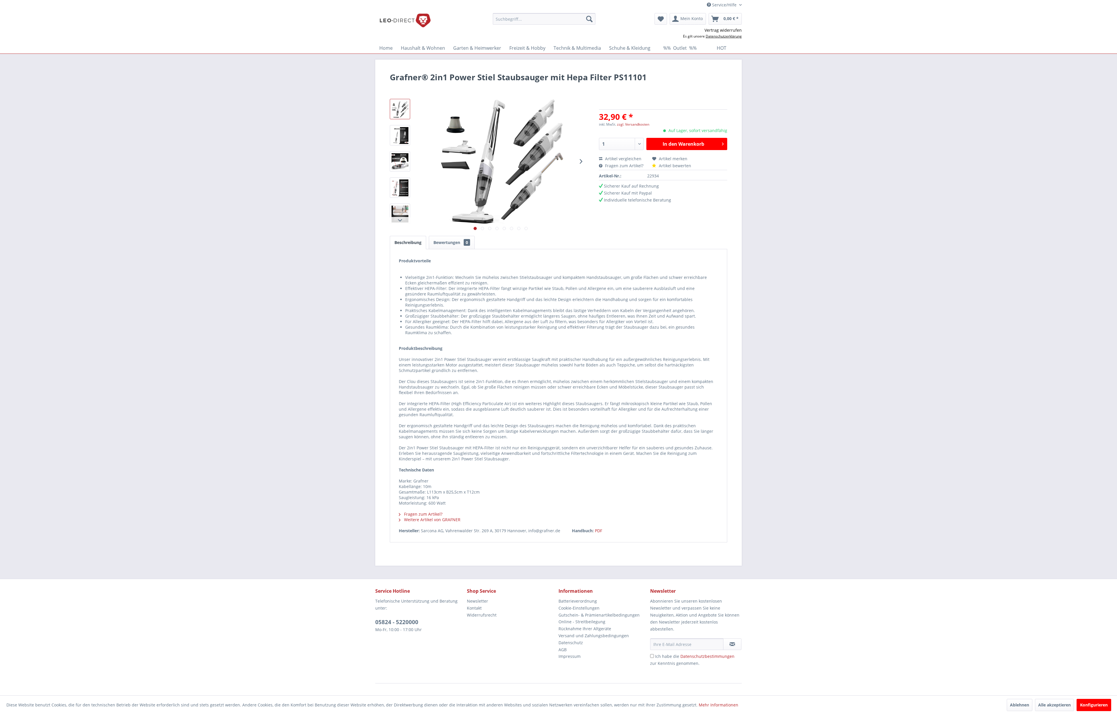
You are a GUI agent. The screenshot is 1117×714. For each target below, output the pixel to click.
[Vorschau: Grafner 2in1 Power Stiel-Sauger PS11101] (400, 109)
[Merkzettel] (660, 19)
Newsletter (477, 601)
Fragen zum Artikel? (624, 165)
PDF (598, 530)
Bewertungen (450, 242)
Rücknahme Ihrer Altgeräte (584, 628)
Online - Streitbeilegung (581, 621)
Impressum (569, 656)
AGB (562, 649)
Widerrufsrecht (482, 615)
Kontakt (474, 608)
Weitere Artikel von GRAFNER (431, 519)
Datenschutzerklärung (724, 36)
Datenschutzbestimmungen (707, 656)
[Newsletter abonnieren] (732, 644)
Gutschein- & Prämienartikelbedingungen (599, 615)
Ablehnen (1019, 705)
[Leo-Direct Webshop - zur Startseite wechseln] (405, 20)
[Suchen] (589, 19)
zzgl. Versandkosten (633, 124)
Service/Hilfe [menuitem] (724, 5)
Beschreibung (407, 242)
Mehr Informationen (718, 705)
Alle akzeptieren (1054, 705)
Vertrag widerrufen (723, 30)
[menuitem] (544, 19)
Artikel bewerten (674, 165)
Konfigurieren (1094, 705)
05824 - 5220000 (396, 622)
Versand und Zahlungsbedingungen (593, 635)
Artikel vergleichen (624, 158)
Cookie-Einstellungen (579, 608)
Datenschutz (570, 642)
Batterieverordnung (577, 601)
